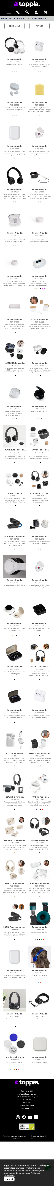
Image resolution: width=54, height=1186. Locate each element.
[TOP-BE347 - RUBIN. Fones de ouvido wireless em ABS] (14, 914)
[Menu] (9, 12)
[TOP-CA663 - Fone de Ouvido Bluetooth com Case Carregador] (39, 176)
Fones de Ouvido (39, 18)
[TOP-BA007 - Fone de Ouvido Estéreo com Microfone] (39, 1044)
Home (4, 18)
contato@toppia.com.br (27, 1094)
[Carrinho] (45, 12)
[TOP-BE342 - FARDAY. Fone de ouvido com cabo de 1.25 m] (39, 783)
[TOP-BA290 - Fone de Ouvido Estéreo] (39, 957)
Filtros (39, 26)
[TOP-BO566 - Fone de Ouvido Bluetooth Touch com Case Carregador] (39, 566)
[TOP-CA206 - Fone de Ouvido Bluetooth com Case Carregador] (14, 393)
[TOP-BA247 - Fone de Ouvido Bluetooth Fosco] (14, 1000)
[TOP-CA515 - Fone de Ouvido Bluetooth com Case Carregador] (39, 219)
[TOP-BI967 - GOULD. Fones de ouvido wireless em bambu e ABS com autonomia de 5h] (39, 653)
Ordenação (14, 26)
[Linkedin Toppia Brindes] (36, 1117)
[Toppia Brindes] (27, 4)
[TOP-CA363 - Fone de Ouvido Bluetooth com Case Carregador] (14, 306)
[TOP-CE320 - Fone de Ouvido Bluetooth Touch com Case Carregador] (39, 133)
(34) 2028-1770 (27, 1091)
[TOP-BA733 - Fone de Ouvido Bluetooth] (39, 914)
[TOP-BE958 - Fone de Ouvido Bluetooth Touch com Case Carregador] (39, 697)
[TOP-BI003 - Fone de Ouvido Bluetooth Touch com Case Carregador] (14, 697)
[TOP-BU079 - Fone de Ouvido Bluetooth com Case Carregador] (39, 523)
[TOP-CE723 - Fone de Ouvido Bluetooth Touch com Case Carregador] (14, 89)
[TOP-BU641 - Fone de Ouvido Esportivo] (39, 393)
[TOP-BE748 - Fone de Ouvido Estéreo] (39, 1000)
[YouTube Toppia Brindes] (30, 1117)
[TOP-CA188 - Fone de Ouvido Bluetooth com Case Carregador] (39, 350)
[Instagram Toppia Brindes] (18, 1117)
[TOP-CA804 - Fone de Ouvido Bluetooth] (14, 176)
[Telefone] (18, 12)
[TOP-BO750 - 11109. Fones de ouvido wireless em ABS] (14, 523)
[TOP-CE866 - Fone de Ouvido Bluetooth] (14, 46)
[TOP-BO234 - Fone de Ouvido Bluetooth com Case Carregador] (39, 610)
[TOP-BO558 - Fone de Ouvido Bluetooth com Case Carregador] (14, 610)
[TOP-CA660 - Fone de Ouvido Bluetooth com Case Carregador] (14, 219)
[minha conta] (36, 12)
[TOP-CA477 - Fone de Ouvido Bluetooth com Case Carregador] (14, 263)
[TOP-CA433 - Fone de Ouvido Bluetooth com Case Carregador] (39, 263)
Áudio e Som (19, 18)
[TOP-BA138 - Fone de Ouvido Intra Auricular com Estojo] (14, 1044)
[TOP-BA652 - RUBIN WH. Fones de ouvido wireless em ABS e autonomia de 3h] (39, 870)
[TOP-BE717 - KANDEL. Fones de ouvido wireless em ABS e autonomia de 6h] (14, 740)
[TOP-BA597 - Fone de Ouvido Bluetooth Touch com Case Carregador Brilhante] (14, 957)
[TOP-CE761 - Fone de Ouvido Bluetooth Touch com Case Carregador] (39, 46)
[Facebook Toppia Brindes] (24, 1117)
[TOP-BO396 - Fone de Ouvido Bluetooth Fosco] (14, 566)
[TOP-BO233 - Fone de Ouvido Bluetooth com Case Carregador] (14, 653)
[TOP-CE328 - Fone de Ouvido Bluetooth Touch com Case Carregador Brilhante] (14, 133)
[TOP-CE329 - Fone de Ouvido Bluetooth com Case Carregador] (39, 89)
